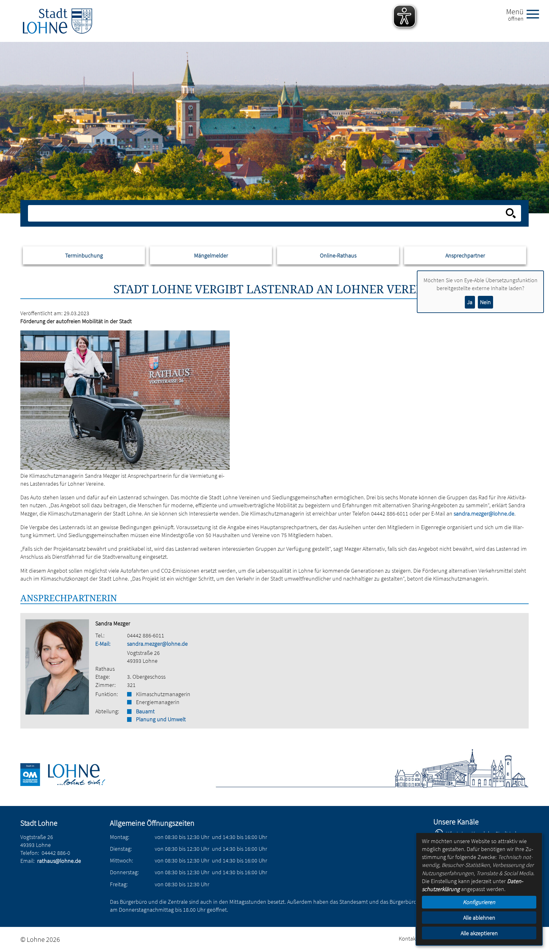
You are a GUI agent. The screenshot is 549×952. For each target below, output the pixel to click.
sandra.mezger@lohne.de (157, 643)
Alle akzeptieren (479, 933)
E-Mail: (103, 643)
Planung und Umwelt (161, 719)
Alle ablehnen (479, 917)
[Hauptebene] (57, 21)
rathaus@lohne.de (59, 860)
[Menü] (535, 13)
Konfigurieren (479, 902)
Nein (485, 302)
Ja (469, 302)
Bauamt (145, 711)
